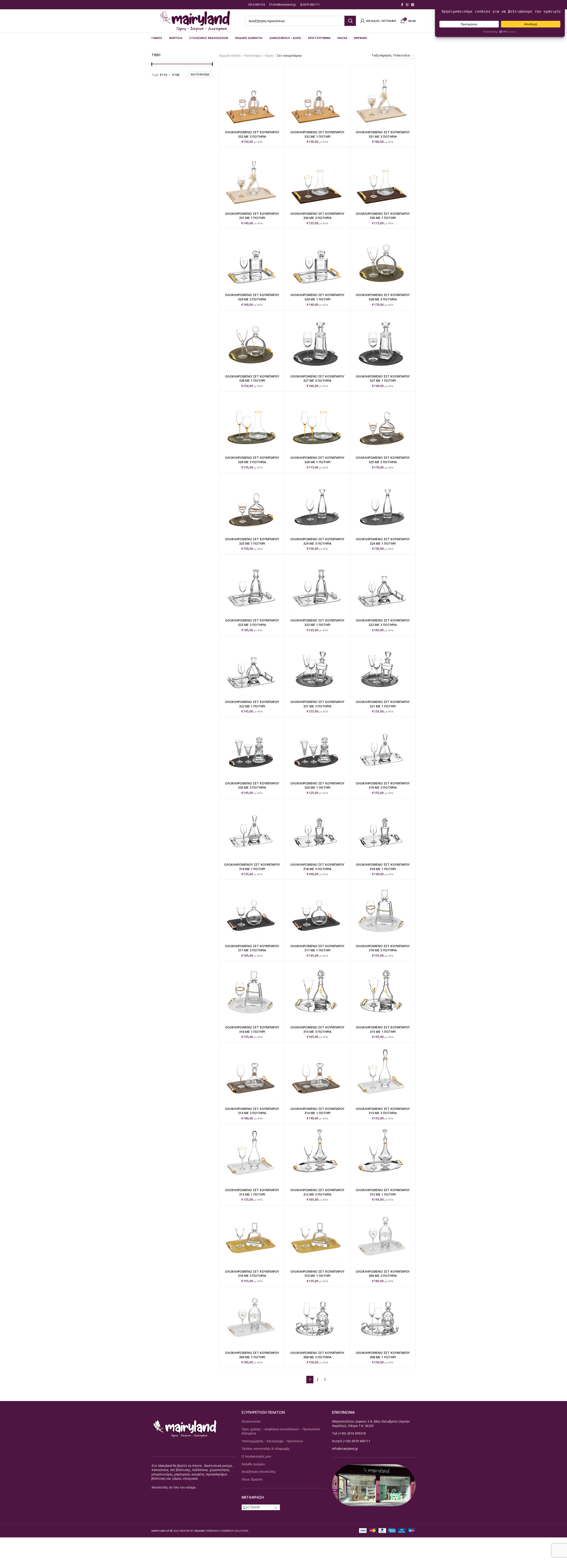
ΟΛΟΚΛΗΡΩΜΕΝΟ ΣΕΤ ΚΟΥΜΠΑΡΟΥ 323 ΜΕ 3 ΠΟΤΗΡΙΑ (252, 622)
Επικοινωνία (251, 1421)
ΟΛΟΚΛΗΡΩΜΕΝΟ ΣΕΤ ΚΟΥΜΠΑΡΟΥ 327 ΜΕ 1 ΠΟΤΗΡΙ (383, 378)
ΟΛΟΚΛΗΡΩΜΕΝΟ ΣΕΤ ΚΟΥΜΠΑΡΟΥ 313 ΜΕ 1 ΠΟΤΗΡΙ (252, 1192)
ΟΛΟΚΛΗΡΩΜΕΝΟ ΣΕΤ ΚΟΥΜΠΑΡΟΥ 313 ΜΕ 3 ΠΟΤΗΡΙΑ (383, 1111)
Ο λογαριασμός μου (256, 1456)
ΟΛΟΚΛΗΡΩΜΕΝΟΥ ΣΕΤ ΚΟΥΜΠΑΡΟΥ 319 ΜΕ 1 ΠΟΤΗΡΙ (252, 866)
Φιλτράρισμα (200, 74)
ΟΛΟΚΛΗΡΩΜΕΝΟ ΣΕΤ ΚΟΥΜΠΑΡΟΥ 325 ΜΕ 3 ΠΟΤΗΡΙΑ (383, 459)
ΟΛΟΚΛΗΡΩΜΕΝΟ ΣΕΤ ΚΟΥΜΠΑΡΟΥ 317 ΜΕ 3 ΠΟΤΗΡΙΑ (252, 948)
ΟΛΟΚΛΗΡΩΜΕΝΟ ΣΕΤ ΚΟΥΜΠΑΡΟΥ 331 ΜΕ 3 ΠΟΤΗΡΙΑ (383, 134)
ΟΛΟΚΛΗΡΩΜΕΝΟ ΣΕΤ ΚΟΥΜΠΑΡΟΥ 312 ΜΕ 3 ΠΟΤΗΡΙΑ (317, 1192)
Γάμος (269, 55)
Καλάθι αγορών (253, 1464)
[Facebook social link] (402, 5)
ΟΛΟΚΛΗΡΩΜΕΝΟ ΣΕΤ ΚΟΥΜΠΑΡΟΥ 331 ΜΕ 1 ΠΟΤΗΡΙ (252, 215)
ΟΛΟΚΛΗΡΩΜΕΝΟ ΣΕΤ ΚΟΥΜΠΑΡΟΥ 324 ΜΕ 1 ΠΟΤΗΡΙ (383, 541)
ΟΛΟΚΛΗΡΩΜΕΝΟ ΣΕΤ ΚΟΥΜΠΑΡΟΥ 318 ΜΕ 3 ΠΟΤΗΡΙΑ (317, 866)
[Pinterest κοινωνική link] (413, 5)
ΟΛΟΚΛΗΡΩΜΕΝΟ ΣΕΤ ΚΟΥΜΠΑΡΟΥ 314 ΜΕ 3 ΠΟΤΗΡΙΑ (252, 1111)
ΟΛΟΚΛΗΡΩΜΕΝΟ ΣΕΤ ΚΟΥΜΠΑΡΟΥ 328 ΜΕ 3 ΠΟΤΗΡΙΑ (383, 297)
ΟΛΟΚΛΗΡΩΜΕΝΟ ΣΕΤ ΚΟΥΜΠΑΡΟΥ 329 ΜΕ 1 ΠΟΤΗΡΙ (317, 297)
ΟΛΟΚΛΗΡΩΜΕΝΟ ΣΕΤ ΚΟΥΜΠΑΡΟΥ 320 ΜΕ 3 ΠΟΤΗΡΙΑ (252, 785)
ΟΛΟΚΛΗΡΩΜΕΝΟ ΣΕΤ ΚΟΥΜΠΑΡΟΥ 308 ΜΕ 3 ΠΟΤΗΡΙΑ (317, 1355)
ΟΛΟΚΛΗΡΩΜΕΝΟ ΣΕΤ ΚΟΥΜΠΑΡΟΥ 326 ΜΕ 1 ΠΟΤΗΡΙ (317, 459)
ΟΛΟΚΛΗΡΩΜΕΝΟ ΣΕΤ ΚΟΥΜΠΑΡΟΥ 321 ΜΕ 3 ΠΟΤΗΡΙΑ (317, 704)
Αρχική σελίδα (230, 55)
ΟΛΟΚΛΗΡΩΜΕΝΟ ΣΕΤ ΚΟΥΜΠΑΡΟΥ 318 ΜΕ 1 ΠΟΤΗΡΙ (383, 866)
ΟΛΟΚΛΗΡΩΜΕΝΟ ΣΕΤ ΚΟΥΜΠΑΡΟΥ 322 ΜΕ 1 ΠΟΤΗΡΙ (252, 704)
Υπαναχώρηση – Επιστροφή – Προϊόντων (272, 1441)
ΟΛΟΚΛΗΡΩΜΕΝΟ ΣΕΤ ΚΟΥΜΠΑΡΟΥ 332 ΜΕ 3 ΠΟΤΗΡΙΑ (252, 134)
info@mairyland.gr (284, 4)
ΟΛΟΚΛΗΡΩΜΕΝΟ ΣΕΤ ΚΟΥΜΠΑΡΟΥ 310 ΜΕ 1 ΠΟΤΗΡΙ (317, 1273)
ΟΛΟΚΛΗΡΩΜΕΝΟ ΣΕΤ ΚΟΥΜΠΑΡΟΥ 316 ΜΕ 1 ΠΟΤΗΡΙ (252, 1029)
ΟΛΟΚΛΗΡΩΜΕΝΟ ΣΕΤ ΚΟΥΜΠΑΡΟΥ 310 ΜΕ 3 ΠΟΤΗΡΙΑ (252, 1273)
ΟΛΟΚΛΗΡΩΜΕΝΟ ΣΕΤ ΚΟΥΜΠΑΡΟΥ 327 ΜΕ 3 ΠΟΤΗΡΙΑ (317, 378)
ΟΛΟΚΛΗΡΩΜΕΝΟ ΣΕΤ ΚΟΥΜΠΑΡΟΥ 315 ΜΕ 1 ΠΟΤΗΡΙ (383, 1029)
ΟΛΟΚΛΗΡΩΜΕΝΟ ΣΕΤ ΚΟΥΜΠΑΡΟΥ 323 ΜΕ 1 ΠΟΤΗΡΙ (317, 622)
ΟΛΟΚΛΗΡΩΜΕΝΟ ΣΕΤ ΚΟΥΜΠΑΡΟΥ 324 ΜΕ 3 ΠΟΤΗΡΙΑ (317, 541)
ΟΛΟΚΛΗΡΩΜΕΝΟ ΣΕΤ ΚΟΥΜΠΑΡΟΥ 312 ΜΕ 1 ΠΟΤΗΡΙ (383, 1192)
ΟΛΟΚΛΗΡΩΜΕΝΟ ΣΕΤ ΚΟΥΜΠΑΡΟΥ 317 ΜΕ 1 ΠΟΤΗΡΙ (317, 948)
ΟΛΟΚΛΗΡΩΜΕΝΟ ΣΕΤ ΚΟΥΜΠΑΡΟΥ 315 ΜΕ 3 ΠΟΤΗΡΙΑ (317, 1029)
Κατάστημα (252, 55)
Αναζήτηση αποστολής (259, 1471)
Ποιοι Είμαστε (252, 1479)
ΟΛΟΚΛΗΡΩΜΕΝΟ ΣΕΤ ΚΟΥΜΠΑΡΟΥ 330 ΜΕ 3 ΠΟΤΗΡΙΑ (317, 215)
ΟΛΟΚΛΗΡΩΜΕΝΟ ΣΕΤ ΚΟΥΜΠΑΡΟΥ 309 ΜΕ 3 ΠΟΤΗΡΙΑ (383, 1273)
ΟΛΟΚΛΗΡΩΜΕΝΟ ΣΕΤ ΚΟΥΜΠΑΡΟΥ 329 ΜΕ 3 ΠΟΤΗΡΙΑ (252, 297)
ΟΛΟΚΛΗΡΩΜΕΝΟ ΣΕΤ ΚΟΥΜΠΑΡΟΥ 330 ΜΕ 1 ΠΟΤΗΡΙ (383, 215)
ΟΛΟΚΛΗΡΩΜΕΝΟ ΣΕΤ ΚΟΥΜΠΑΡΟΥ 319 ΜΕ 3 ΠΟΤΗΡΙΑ (383, 785)
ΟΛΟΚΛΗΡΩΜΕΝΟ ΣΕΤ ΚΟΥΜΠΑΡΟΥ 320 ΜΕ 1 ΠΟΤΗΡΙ (317, 785)
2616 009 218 (256, 4)
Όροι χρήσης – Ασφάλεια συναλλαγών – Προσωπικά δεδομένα (281, 1431)
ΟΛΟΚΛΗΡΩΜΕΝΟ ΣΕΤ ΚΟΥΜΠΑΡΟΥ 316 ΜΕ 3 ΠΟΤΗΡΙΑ (383, 948)
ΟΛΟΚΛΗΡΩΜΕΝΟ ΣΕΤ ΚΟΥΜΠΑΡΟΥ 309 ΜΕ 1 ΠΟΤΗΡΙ (252, 1355)
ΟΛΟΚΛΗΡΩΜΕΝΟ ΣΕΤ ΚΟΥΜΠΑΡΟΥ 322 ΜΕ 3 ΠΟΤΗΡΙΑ (383, 622)
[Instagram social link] (407, 5)
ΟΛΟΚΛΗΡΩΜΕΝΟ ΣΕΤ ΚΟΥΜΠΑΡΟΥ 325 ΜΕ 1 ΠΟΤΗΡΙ (252, 541)
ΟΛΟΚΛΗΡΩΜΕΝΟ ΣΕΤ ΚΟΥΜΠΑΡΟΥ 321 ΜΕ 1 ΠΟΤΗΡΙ (383, 704)
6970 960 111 (311, 4)
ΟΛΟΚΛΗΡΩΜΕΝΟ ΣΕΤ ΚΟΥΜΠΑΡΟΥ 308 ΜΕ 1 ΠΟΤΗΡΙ (383, 1355)
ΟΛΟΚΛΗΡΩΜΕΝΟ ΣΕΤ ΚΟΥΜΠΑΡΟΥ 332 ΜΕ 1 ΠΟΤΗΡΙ (317, 134)
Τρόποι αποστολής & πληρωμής (266, 1448)
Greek (254, 1507)
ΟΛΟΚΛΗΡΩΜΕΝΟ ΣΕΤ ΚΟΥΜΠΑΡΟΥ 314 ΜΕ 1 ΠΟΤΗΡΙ (317, 1111)
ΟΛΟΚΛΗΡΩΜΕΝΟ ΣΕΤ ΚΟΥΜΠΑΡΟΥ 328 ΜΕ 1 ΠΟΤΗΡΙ (252, 378)
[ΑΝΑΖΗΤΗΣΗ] (350, 21)
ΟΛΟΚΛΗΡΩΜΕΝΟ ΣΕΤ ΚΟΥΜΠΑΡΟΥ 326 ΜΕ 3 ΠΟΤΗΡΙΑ (252, 459)
